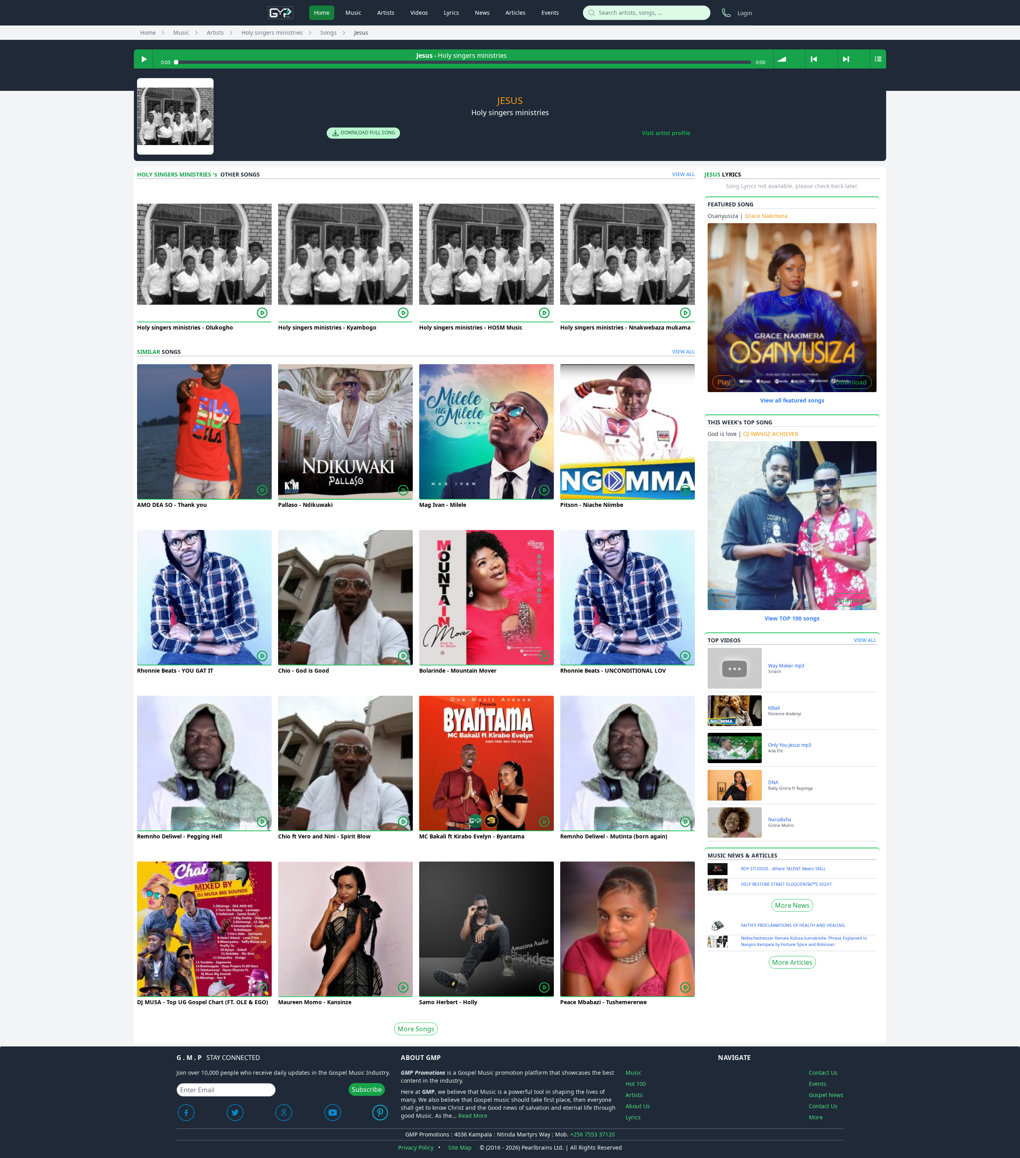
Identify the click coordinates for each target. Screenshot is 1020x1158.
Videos (419, 12)
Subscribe (367, 1089)
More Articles (792, 962)
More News (792, 905)
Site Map (460, 1147)
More (816, 1117)
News (482, 12)
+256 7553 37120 (592, 1134)
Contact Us (823, 1072)
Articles (516, 12)
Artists (385, 12)
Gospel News (826, 1095)
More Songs (416, 1029)
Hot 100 (636, 1083)
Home (322, 12)
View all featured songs (792, 400)
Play (724, 382)
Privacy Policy (416, 1147)
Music (353, 12)
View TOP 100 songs (792, 618)
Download (851, 382)
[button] (781, 59)
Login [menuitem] (745, 13)
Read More (472, 1115)
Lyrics (451, 12)
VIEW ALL (683, 174)
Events (550, 12)
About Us (638, 1106)
